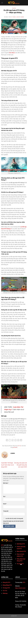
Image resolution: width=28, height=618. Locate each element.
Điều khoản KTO (21, 551)
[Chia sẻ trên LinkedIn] (21, 440)
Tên (4, 496)
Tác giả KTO (20, 563)
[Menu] (2, 3)
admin (22, 17)
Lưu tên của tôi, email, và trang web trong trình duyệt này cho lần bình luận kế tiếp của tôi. (13, 521)
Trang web (5, 511)
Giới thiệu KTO (21, 544)
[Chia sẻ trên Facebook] (9, 440)
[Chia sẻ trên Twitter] (12, 440)
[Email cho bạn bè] (15, 440)
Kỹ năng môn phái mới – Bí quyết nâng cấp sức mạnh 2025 (20, 465)
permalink (15, 447)
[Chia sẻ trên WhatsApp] (7, 440)
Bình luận (5, 483)
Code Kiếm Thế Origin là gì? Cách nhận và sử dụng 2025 (7, 465)
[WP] (14, 2)
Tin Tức (14, 8)
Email (5, 503)
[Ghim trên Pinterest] (18, 440)
